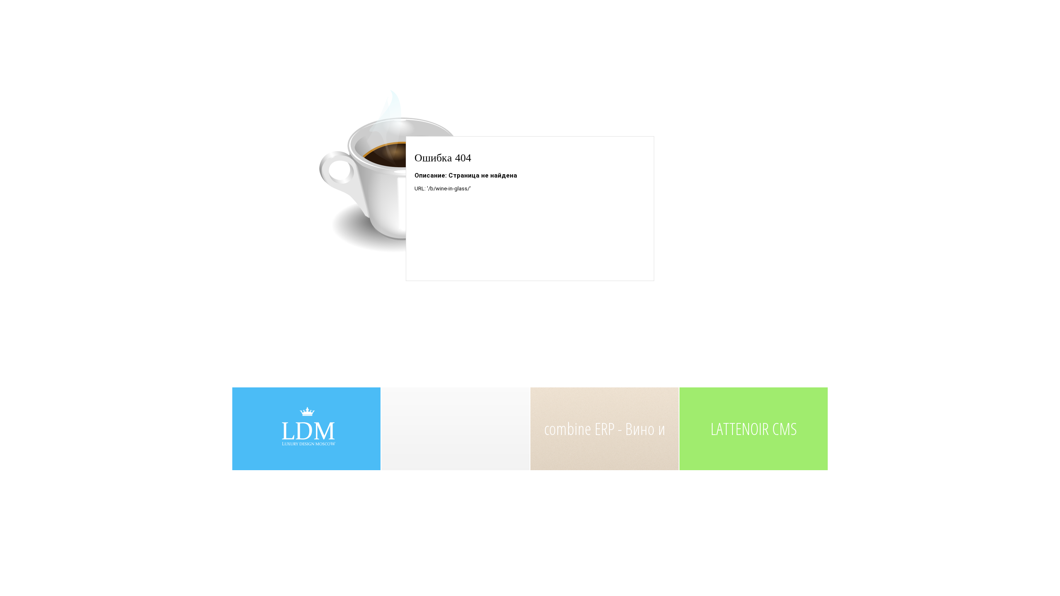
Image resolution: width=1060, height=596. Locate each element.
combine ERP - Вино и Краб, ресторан (604, 443)
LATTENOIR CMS (754, 428)
